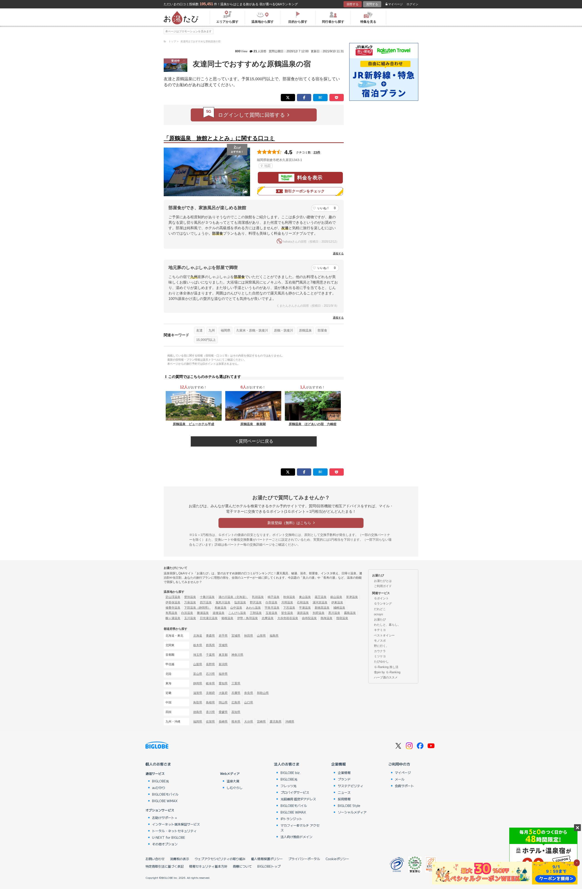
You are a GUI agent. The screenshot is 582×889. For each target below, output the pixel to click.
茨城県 (223, 645)
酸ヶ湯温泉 (173, 618)
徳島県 (197, 712)
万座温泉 (190, 602)
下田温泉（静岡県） (197, 607)
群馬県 (210, 645)
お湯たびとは (383, 581)
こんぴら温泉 (237, 613)
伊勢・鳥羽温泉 (247, 618)
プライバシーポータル (304, 858)
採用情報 (344, 799)
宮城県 (235, 635)
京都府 (210, 693)
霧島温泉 (350, 613)
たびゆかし (381, 661)
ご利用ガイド (383, 586)
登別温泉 (190, 597)
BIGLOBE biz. (291, 772)
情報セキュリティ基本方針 (208, 866)
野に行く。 (381, 646)
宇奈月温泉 (272, 607)
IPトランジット (291, 818)
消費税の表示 (179, 858)
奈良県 (248, 693)
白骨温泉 (271, 602)
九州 (211, 330)
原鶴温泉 (305, 330)
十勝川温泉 (207, 597)
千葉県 (210, 654)
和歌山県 (263, 693)
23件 (317, 152)
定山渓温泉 (173, 597)
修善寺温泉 (173, 607)
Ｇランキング (383, 603)
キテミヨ (380, 630)
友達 (199, 330)
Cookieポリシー (337, 858)
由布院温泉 (309, 618)
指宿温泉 (342, 618)
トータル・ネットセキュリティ (174, 831)
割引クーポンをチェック (305, 191)
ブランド (344, 779)
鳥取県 (197, 702)
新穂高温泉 (322, 607)
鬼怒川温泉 (223, 602)
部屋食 (322, 330)
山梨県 (197, 664)
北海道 (197, 635)
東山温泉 (305, 597)
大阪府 (223, 693)
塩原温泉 (240, 602)
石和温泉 (303, 602)
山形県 (261, 635)
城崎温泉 (339, 607)
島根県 (210, 702)
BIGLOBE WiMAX (165, 801)
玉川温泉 (190, 618)
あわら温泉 (253, 607)
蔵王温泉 (320, 597)
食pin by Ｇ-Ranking (387, 672)
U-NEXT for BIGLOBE (168, 837)
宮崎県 (261, 721)
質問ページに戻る (255, 441)
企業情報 (338, 764)
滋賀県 (197, 693)
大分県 (248, 721)
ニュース (344, 792)
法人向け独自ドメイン (296, 836)
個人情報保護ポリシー (267, 858)
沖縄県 (289, 721)
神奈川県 (237, 654)
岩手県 (223, 635)
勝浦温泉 (203, 613)
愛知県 (223, 683)
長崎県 (223, 721)
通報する (338, 253)
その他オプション (165, 844)
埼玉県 (197, 654)
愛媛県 (223, 712)
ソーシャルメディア (352, 812)
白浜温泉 (187, 613)
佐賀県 (210, 721)
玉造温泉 (271, 613)
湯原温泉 (303, 613)
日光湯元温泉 (209, 618)
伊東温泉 (337, 602)
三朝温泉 (256, 613)
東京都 (223, 654)
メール (399, 779)
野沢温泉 (256, 602)
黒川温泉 (334, 613)
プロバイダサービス (295, 792)
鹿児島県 (275, 721)
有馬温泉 (171, 613)
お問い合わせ (155, 858)
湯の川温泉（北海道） (233, 597)
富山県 (197, 674)
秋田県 (248, 635)
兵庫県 (235, 693)
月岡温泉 (287, 602)
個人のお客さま (158, 764)
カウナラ (380, 651)
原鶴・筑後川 (283, 330)
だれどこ (380, 609)
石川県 (210, 674)
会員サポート (404, 786)
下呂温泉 (289, 607)
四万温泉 (206, 602)
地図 (267, 166)
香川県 (210, 712)
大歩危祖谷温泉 (287, 618)
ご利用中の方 (399, 764)
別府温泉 (318, 613)
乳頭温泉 (258, 597)
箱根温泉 (227, 618)
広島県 (235, 702)
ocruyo (378, 614)
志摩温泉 (267, 618)
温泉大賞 (233, 781)
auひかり (158, 787)
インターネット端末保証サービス (176, 824)
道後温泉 (218, 613)
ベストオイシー (384, 635)
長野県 (210, 664)
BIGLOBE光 (160, 781)
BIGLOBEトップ (269, 866)
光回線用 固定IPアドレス (298, 799)
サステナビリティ (350, 786)
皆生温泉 (287, 613)
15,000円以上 (206, 340)
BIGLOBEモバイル (165, 794)
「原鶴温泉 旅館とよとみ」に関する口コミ (219, 138)
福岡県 (225, 330)
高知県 (235, 712)
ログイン (412, 4)
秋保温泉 (289, 597)
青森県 (210, 635)
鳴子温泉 (273, 597)
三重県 (235, 683)
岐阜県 (210, 683)
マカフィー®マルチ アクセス (300, 827)
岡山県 (223, 702)
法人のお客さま (286, 764)
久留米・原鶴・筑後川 (252, 330)
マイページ (395, 4)
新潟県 (223, 664)
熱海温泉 (326, 618)
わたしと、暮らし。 (387, 624)
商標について (242, 866)
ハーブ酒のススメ (386, 677)
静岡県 (197, 683)
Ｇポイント (381, 598)
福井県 (223, 674)
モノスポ (380, 640)
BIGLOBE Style (349, 805)
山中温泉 (236, 607)
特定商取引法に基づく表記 (165, 866)
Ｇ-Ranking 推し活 (386, 667)
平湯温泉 (305, 607)
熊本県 (235, 721)
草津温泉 (352, 597)
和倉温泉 (220, 607)
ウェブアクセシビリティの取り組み (220, 858)
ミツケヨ (380, 656)
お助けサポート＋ (165, 817)
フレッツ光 (288, 786)
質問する (372, 4)
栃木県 (197, 645)
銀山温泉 (336, 597)
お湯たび (380, 619)
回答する (353, 4)
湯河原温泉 (320, 602)
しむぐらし (235, 787)
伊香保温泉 (173, 602)
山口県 (248, 702)
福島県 (274, 635)
